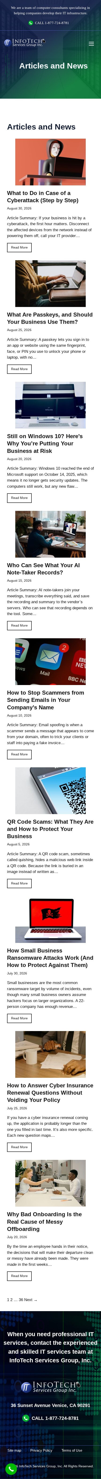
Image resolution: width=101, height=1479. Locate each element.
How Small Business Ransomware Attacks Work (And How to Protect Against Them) (50, 957)
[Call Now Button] (11, 1469)
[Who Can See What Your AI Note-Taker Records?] (50, 554)
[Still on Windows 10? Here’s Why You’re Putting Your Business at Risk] (50, 425)
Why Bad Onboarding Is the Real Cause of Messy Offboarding (44, 1221)
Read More (19, 247)
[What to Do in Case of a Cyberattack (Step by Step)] (50, 182)
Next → (31, 1300)
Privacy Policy (41, 1450)
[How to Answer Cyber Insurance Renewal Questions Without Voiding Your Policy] (50, 1074)
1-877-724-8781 (57, 23)
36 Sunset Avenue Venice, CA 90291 (50, 1405)
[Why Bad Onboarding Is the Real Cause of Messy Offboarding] (50, 1203)
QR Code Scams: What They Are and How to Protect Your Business (50, 829)
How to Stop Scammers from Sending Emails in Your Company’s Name (45, 699)
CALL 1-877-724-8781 (55, 1418)
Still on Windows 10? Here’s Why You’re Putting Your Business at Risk (45, 443)
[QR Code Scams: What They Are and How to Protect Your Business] (50, 811)
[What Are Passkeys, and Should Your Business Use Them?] (50, 304)
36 (21, 1300)
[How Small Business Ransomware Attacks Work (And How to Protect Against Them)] (50, 940)
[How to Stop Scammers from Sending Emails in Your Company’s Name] (50, 682)
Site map (14, 1450)
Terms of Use (72, 1450)
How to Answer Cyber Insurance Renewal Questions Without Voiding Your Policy (50, 1092)
